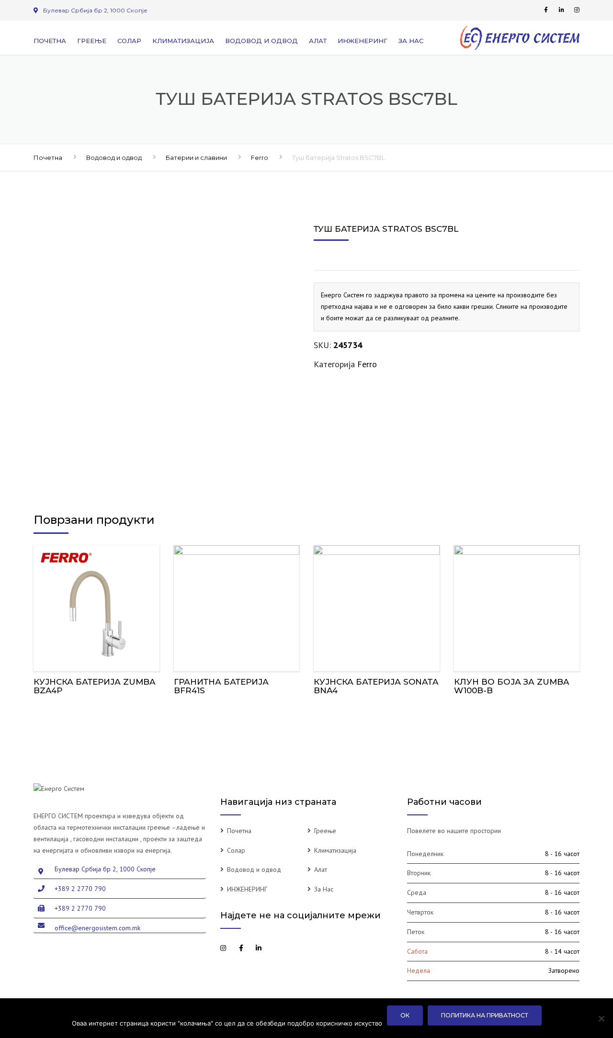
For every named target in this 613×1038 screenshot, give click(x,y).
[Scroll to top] (563, 987)
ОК (404, 1015)
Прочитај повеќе (96, 605)
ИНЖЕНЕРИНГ (362, 41)
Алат (318, 41)
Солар (129, 41)
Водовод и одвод (261, 41)
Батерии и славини (196, 157)
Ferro (259, 157)
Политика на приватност (484, 1015)
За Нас (410, 41)
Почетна (50, 41)
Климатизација (183, 41)
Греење (91, 41)
